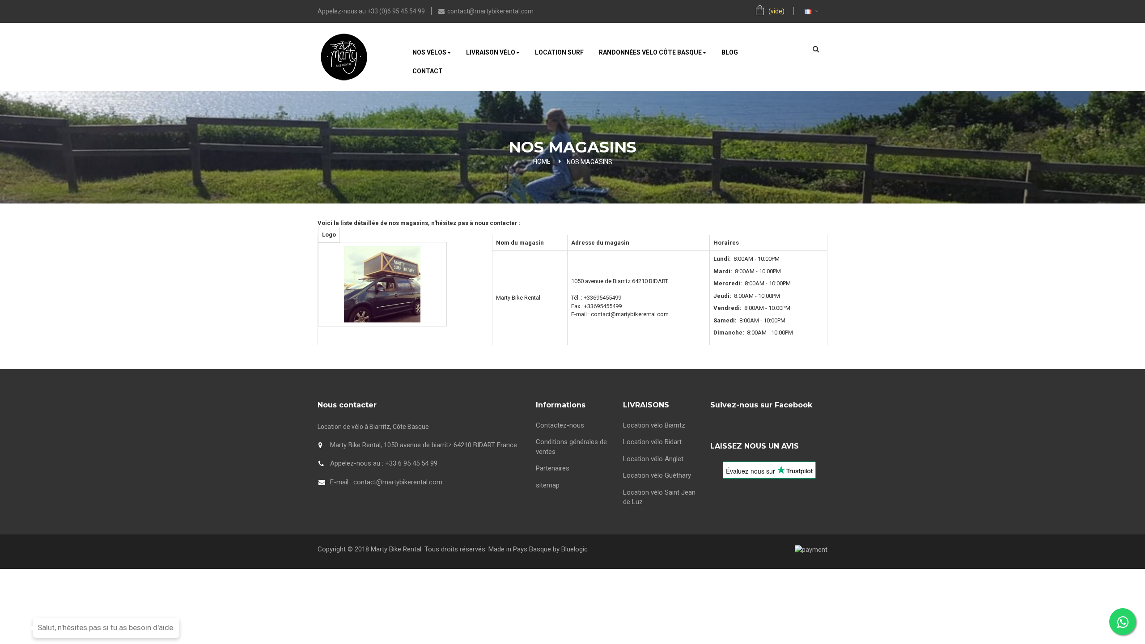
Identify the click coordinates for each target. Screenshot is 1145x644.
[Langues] (807, 11)
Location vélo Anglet (653, 459)
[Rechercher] (816, 48)
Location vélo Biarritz (654, 425)
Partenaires (552, 468)
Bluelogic (574, 549)
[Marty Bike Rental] (344, 60)
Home (542, 161)
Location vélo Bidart (652, 442)
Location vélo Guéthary (657, 475)
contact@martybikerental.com (490, 11)
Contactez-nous (560, 425)
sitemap (548, 485)
